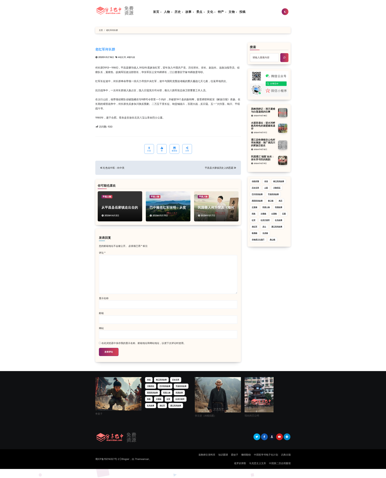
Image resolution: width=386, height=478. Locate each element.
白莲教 (274, 214)
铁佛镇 (254, 233)
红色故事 (278, 220)
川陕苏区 (276, 188)
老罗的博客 (240, 463)
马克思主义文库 (257, 463)
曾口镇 (270, 201)
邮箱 (101, 313)
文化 (210, 12)
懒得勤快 (246, 454)
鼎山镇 (272, 240)
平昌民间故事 (273, 194)
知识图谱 (223, 454)
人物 (167, 12)
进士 (264, 227)
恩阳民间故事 (257, 201)
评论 (102, 252)
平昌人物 (107, 196)
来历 (280, 201)
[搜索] (284, 57)
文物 (232, 12)
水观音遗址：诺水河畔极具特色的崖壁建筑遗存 (263, 126)
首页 (156, 12)
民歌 (253, 214)
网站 (101, 328)
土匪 (266, 188)
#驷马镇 (131, 57)
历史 (178, 12)
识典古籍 (286, 454)
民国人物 (266, 207)
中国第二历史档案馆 (280, 463)
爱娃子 (234, 454)
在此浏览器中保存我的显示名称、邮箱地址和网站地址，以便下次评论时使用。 (143, 343)
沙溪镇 (263, 214)
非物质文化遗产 (258, 240)
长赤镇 (265, 233)
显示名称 (104, 298)
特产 (221, 12)
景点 (199, 12)
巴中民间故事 (257, 194)
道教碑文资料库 (206, 454)
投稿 (242, 12)
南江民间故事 (278, 181)
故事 (189, 12)
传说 (266, 181)
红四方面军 (265, 220)
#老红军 (122, 57)
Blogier (125, 459)
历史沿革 (255, 188)
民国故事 (278, 207)
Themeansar (142, 459)
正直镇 (254, 207)
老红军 (254, 227)
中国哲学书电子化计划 (266, 454)
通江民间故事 (276, 227)
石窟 (284, 214)
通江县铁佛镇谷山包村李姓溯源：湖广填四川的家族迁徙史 (263, 143)
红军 (253, 220)
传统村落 (255, 181)
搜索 (253, 47)
